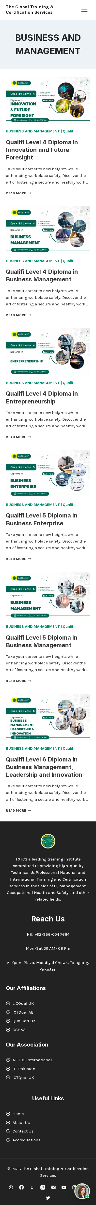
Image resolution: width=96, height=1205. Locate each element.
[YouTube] (63, 1187)
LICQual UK (23, 1003)
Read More (19, 193)
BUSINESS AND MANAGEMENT (33, 131)
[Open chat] (82, 1191)
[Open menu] (84, 10)
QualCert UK (24, 1020)
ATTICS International (32, 1059)
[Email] (53, 1187)
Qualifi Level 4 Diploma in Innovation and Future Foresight (42, 150)
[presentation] (48, 100)
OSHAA (19, 1029)
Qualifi (68, 131)
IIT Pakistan (24, 1068)
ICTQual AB (23, 1012)
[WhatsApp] (11, 1187)
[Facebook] (21, 1187)
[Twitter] (47, 1198)
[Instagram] (42, 1187)
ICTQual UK (23, 1077)
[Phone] (32, 1187)
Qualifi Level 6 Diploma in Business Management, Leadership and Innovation (44, 767)
